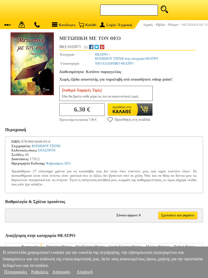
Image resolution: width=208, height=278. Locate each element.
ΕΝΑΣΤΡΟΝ (47, 150)
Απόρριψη (61, 272)
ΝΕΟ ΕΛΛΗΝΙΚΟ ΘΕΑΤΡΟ (114, 63)
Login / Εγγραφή (119, 25)
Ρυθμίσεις (39, 272)
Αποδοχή (85, 272)
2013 (67, 163)
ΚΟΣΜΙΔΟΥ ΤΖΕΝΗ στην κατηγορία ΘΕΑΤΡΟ (126, 59)
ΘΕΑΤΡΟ (101, 54)
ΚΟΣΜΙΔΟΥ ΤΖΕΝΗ (46, 146)
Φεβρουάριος (54, 163)
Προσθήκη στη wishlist (132, 120)
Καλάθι (90, 25)
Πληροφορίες (15, 272)
